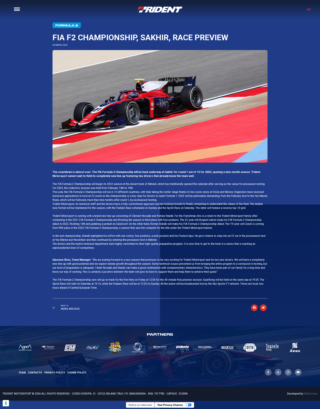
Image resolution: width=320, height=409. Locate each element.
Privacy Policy (54, 372)
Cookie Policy (76, 372)
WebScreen (311, 393)
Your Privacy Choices (170, 405)
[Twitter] (278, 372)
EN (308, 9)
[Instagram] (288, 372)
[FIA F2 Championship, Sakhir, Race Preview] (254, 307)
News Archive (70, 308)
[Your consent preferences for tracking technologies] (6, 403)
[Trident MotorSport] (160, 9)
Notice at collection (140, 405)
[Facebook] (268, 372)
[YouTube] (298, 372)
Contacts (35, 372)
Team (22, 372)
